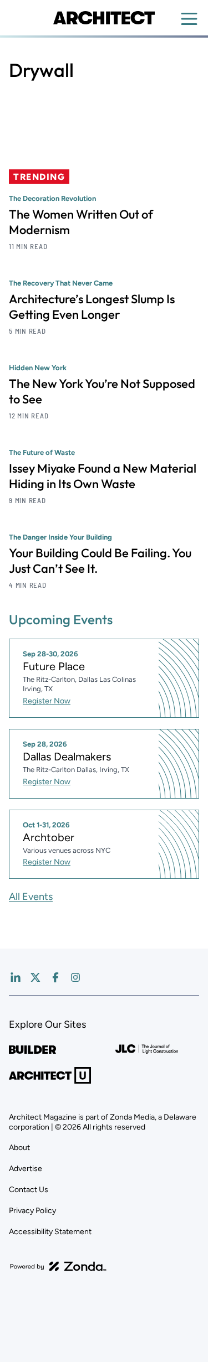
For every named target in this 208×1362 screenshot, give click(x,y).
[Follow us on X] (35, 977)
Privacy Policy (32, 1210)
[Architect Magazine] (104, 17)
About (19, 1147)
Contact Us (28, 1189)
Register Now (46, 701)
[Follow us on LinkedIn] (15, 977)
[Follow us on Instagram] (75, 977)
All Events (31, 896)
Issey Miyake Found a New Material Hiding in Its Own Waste (102, 475)
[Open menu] (189, 19)
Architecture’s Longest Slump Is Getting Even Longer (92, 306)
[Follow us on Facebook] (55, 977)
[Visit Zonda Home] (58, 1266)
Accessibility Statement (50, 1231)
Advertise (25, 1168)
